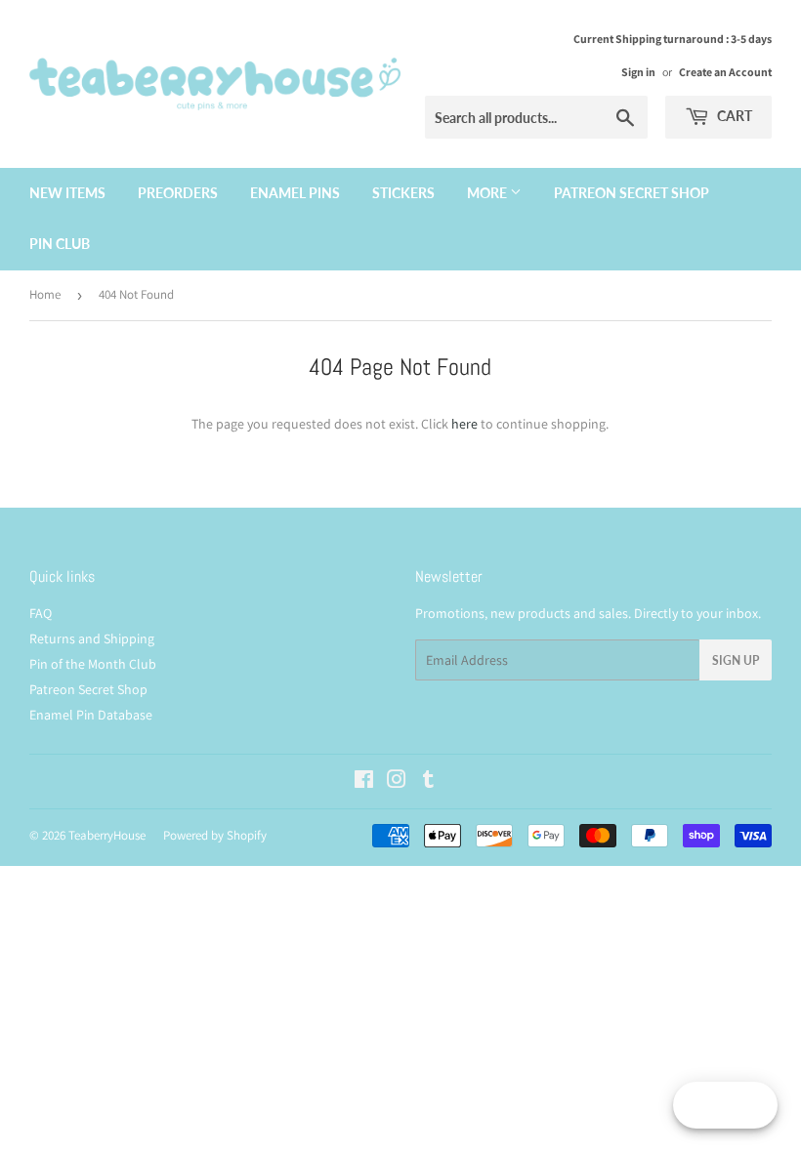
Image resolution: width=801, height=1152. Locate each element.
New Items (67, 193)
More (488, 193)
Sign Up (735, 660)
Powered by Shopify (215, 835)
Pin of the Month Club (92, 664)
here (464, 423)
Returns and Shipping (91, 638)
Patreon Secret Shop (631, 193)
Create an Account (725, 71)
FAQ (40, 613)
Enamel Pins (295, 193)
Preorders (178, 193)
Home (45, 294)
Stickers (403, 193)
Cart (733, 115)
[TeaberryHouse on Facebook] (364, 782)
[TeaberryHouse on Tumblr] (428, 782)
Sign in (638, 71)
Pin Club (59, 243)
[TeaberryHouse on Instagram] (396, 782)
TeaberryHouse (107, 835)
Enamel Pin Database (90, 714)
